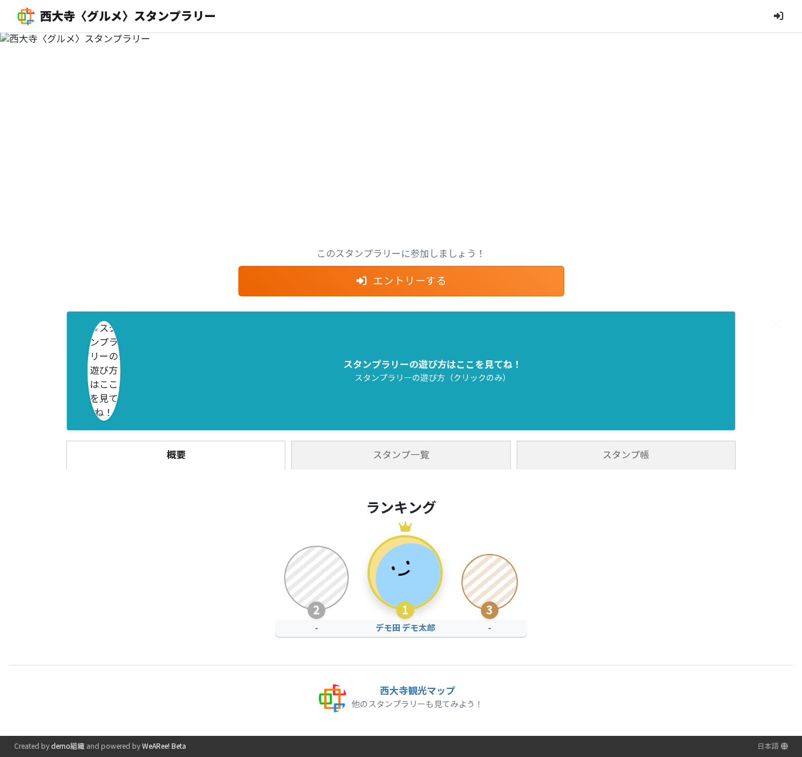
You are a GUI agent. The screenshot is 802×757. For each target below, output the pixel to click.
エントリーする (410, 281)
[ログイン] (778, 16)
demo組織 (68, 746)
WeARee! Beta (164, 746)
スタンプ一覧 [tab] (401, 455)
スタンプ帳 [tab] (625, 455)
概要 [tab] (176, 455)
